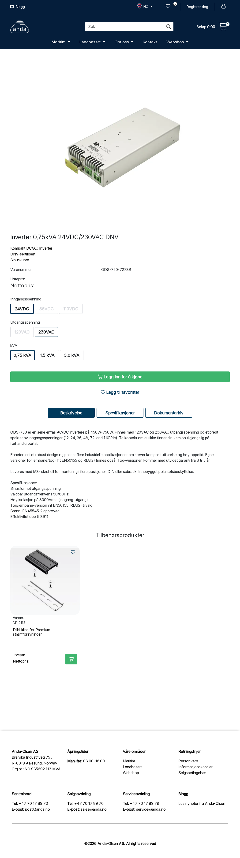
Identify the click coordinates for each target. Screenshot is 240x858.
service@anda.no (151, 809)
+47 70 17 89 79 (144, 803)
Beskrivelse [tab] (71, 412)
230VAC (46, 332)
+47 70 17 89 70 (33, 803)
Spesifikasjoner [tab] (120, 412)
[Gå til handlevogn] (223, 28)
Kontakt (150, 42)
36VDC (46, 308)
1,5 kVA (47, 355)
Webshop (175, 42)
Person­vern (188, 761)
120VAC (22, 332)
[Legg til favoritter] (73, 552)
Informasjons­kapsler (195, 766)
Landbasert (90, 42)
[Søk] (168, 26)
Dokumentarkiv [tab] (169, 412)
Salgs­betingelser (192, 772)
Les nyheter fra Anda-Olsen (201, 803)
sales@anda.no (94, 809)
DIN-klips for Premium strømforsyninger (31, 632)
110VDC (70, 308)
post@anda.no (37, 809)
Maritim (59, 42)
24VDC (22, 308)
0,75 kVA (22, 355)
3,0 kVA (71, 355)
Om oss (122, 42)
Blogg (20, 7)
